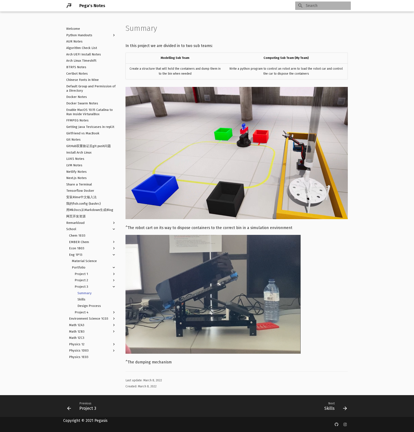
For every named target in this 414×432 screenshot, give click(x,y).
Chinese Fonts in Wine (82, 80)
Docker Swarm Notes (82, 103)
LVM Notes (74, 165)
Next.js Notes (76, 178)
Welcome (73, 29)
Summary (84, 293)
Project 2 (81, 280)
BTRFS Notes (76, 67)
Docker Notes (76, 97)
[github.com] (336, 424)
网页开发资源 (76, 216)
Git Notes (73, 139)
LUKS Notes (75, 159)
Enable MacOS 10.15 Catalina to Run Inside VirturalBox (89, 112)
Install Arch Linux (78, 152)
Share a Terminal (79, 184)
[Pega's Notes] (69, 5)
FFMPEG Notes (77, 120)
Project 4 (81, 312)
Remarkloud (75, 223)
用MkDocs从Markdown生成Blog (89, 210)
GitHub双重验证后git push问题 (88, 146)
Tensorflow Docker (80, 191)
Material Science (84, 261)
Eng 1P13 (75, 255)
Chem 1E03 (77, 235)
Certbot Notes (77, 73)
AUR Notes (74, 41)
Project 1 (81, 274)
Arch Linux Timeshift (81, 61)
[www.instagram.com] (345, 424)
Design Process (89, 306)
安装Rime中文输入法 (81, 197)
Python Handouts (79, 35)
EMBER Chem (79, 242)
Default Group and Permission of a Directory (91, 88)
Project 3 (81, 287)
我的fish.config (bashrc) (83, 204)
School (71, 229)
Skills (81, 299)
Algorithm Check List (81, 48)
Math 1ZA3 (76, 325)
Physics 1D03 (79, 350)
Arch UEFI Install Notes (83, 54)
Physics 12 (77, 344)
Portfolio (78, 267)
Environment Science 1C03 (88, 318)
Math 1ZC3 (76, 338)
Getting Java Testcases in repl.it (90, 127)
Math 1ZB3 (77, 331)
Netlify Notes (76, 171)
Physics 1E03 (78, 357)
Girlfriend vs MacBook (82, 133)
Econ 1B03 (76, 248)
